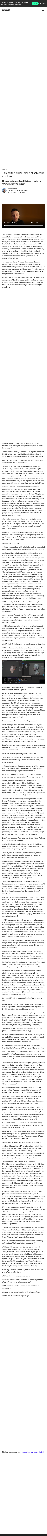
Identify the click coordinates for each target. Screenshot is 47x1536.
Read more (18, 4)
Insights (5, 169)
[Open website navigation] (43, 10)
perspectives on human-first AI (32, 1452)
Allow (35, 3)
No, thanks (43, 3)
